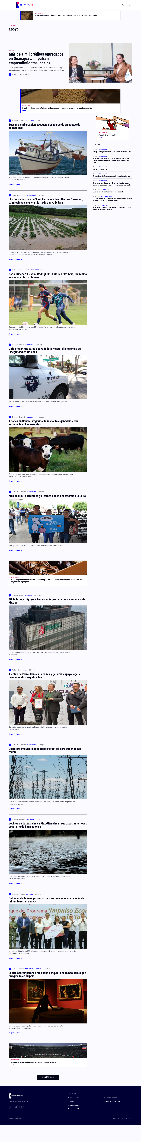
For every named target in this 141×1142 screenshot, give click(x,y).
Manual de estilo (74, 1109)
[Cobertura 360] (25, 5)
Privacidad (116, 1118)
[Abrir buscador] (123, 4)
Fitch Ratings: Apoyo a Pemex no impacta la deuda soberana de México (47, 600)
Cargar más (48, 1077)
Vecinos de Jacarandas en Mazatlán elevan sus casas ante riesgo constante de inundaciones (48, 825)
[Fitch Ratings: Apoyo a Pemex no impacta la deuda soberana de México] (48, 627)
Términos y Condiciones (111, 1101)
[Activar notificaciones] (129, 4)
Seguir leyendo (15, 184)
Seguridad (30, 120)
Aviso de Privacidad (110, 1098)
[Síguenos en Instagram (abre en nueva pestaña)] (21, 1107)
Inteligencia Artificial (34, 270)
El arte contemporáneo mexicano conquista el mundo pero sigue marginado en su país (47, 974)
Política (24, 670)
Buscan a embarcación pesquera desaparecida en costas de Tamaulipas (44, 126)
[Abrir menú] (11, 4)
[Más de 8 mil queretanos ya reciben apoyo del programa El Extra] (48, 521)
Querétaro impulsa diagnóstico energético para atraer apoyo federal (45, 750)
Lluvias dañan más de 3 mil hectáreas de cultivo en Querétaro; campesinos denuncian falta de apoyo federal (46, 200)
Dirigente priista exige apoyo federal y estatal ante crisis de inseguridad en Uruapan (45, 350)
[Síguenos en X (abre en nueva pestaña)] (16, 1107)
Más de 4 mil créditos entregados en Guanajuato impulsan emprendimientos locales (36, 58)
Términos (124, 1118)
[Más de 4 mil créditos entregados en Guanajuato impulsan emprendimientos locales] (100, 63)
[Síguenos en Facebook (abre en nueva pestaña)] (11, 1107)
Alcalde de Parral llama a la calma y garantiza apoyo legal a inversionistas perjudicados (45, 675)
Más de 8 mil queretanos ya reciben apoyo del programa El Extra (47, 496)
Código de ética (73, 1105)
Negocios (12, 50)
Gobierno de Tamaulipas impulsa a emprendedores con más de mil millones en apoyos (46, 899)
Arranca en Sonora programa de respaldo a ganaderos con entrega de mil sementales (43, 422)
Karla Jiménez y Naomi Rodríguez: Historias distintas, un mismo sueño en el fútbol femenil (48, 275)
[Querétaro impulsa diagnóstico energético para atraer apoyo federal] (48, 777)
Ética (130, 1118)
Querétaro (31, 195)
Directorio (71, 1101)
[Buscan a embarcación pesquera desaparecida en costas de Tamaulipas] (48, 153)
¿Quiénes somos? (74, 1098)
